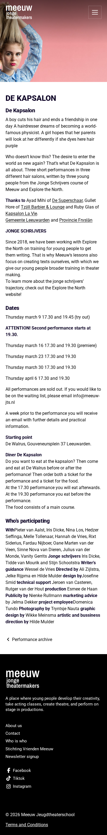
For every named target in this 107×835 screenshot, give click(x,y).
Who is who (16, 741)
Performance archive (31, 639)
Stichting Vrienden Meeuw (29, 748)
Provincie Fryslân (75, 220)
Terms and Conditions (26, 824)
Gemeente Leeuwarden (27, 220)
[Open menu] (95, 12)
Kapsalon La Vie (21, 213)
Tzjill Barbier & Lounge (42, 207)
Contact (12, 733)
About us (13, 725)
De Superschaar (67, 200)
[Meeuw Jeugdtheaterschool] (24, 679)
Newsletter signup (22, 756)
